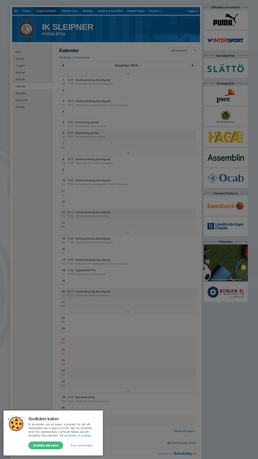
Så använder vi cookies (75, 435)
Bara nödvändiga (81, 445)
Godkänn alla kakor (45, 445)
